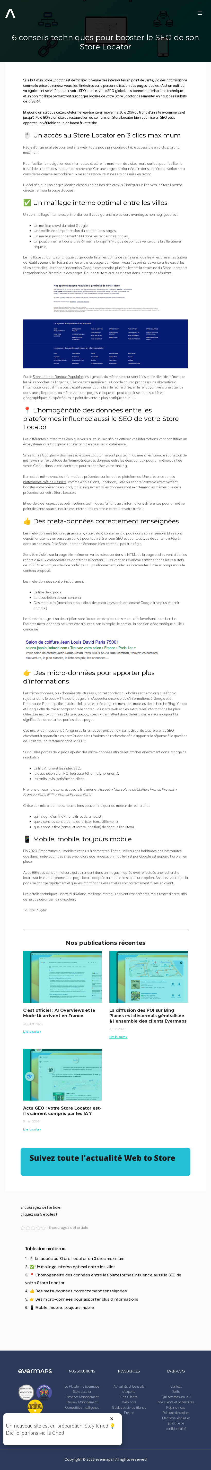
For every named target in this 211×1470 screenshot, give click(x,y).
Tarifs (176, 1391)
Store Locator (82, 1391)
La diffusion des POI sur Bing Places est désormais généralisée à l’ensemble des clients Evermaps (148, 1016)
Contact (176, 1386)
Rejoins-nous (176, 1407)
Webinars (129, 1402)
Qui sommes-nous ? (176, 1397)
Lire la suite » (32, 1031)
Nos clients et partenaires (176, 1402)
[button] (112, 1419)
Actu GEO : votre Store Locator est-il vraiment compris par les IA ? (62, 1111)
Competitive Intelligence (82, 1407)
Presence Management (82, 1397)
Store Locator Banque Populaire (58, 376)
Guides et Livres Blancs (129, 1407)
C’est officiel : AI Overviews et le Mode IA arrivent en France (59, 1013)
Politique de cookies (176, 1413)
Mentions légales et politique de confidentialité (176, 1423)
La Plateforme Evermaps (82, 1386)
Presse (129, 1413)
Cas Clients (128, 1397)
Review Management (82, 1402)
